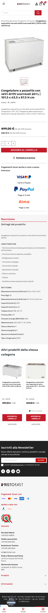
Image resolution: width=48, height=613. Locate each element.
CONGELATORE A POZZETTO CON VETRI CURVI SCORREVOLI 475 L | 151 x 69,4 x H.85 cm (11, 384)
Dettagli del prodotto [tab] (13, 224)
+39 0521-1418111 (7, 535)
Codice (3, 103)
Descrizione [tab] (8, 219)
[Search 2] (38, 12)
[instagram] (13, 471)
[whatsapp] (8, 471)
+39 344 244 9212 (8, 542)
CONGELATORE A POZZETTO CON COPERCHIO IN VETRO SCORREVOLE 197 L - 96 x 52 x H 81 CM (35, 385)
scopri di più (12, 424)
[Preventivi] (40, 4)
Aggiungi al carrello (24, 150)
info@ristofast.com (8, 552)
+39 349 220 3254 (8, 548)
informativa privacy (17, 465)
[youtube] (18, 471)
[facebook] (3, 471)
